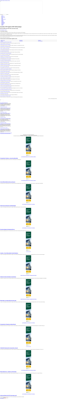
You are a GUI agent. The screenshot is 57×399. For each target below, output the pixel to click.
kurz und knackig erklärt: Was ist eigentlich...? (5, 55)
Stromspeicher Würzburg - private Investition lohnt (9, 158)
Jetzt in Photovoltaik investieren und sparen (7, 181)
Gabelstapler (39, 40)
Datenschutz (6, 0)
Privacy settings (2, 398)
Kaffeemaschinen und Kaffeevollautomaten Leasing (5, 84)
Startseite (1, 0)
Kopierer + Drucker (3, 40)
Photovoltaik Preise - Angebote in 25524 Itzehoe (8, 371)
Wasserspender (20, 40)
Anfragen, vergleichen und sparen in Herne (4, 48)
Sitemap (9, 0)
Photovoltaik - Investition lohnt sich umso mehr (8, 300)
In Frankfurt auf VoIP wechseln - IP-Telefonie (5, 64)
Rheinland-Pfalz (3, 17)
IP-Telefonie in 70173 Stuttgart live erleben (4, 73)
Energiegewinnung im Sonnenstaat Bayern (7, 229)
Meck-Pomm (3, 23)
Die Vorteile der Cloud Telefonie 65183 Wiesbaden (5, 75)
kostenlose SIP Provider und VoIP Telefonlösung (5, 44)
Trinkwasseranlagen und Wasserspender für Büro (5, 118)
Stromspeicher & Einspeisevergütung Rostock (8, 324)
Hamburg (3, 24)
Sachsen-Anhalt (3, 22)
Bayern (2, 15)
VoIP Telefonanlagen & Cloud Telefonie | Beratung (5, 57)
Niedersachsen (3, 16)
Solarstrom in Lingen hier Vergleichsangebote (8, 205)
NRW (2, 18)
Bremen (2, 20)
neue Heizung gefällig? (28, 251)
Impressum (4, 0)
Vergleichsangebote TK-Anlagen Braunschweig (5, 46)
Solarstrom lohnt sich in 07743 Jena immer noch (8, 395)
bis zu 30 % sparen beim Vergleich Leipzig (4, 66)
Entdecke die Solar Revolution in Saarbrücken (8, 276)
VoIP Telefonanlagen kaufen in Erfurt (4, 93)
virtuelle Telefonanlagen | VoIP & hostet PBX (5, 82)
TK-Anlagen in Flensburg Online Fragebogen (5, 91)
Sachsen (2, 21)
